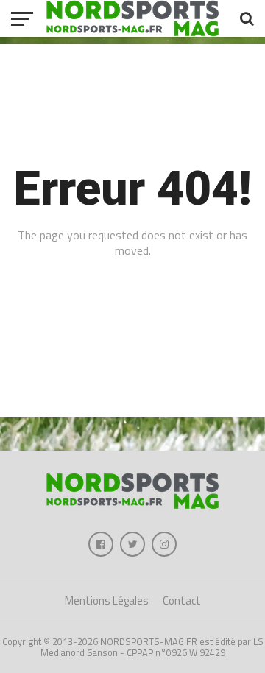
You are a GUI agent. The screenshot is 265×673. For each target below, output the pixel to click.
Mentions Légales (107, 600)
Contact (182, 600)
